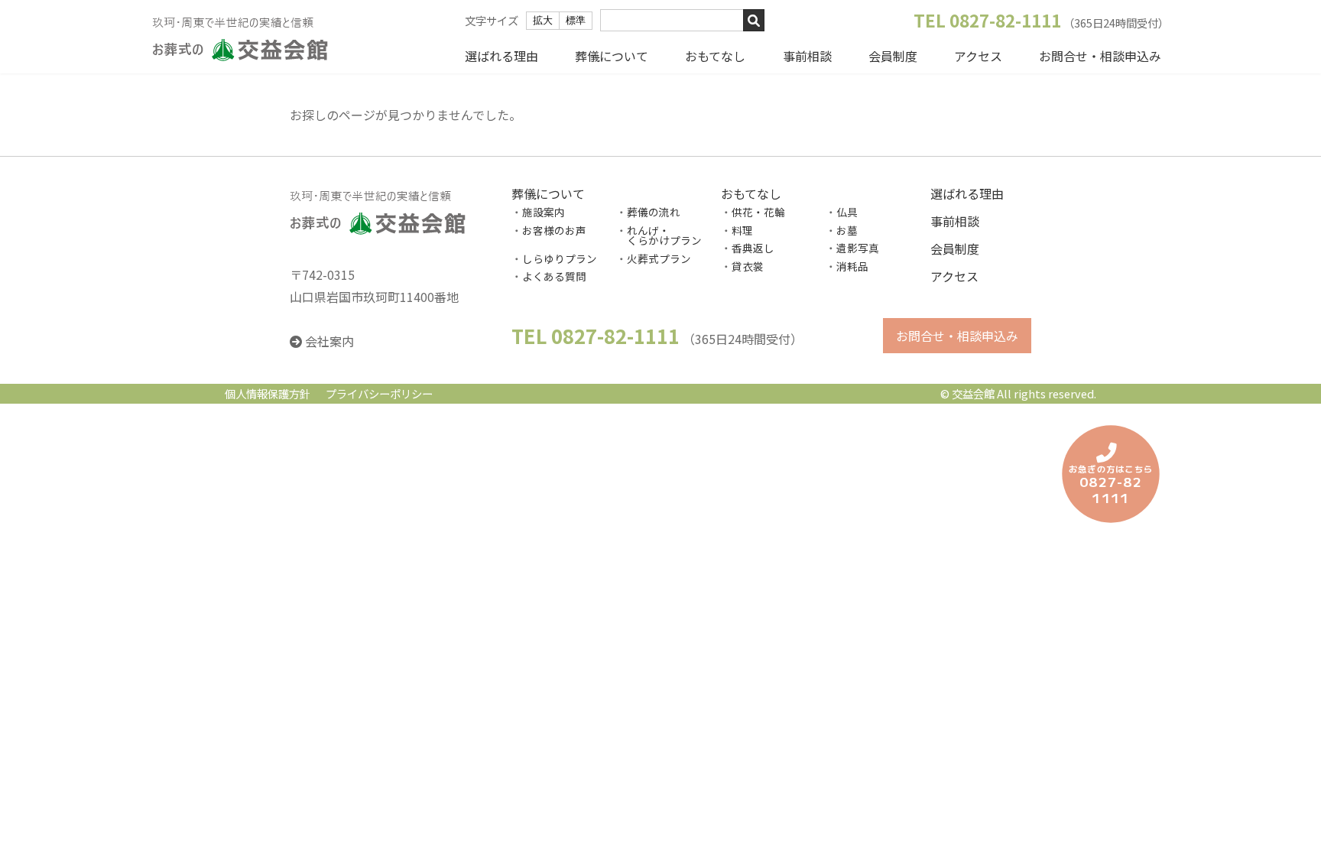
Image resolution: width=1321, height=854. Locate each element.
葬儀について (611, 56)
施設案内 (543, 211)
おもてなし (715, 56)
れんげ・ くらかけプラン (659, 235)
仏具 (847, 211)
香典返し (753, 248)
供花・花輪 (758, 211)
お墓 (847, 230)
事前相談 (807, 56)
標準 (576, 20)
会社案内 (329, 342)
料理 (742, 230)
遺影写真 (857, 248)
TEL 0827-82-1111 (987, 20)
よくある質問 (554, 276)
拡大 (543, 20)
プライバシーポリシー (379, 394)
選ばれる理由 (501, 56)
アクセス (978, 56)
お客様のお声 (554, 230)
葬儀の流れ (653, 211)
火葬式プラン (659, 258)
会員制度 (892, 56)
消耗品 (852, 266)
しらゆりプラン (559, 258)
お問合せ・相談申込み (1100, 56)
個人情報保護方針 (267, 394)
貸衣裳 (748, 266)
